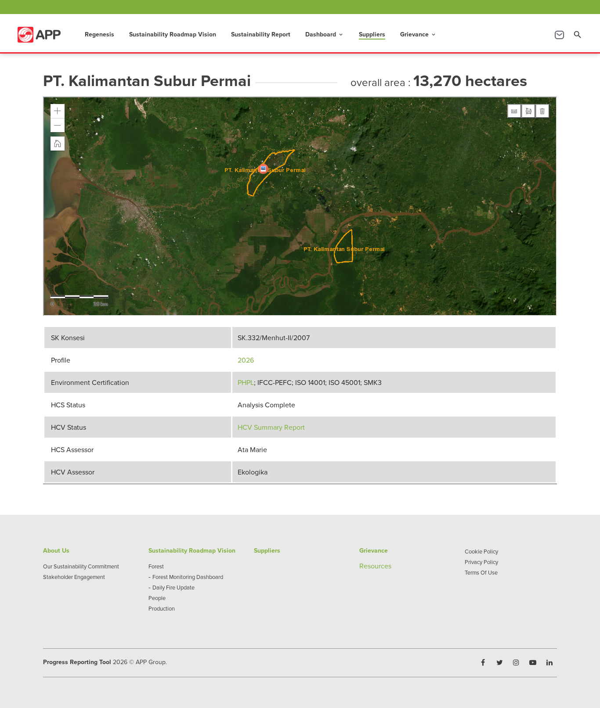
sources (379, 566)
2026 (246, 360)
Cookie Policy (481, 551)
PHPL (246, 382)
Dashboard (324, 34)
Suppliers (372, 34)
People (157, 598)
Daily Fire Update (173, 587)
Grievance (418, 34)
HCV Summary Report (271, 427)
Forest (156, 566)
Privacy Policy (481, 562)
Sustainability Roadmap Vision (172, 34)
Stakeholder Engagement (74, 577)
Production (161, 608)
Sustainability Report (260, 34)
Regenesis (99, 34)
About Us (56, 550)
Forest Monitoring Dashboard (187, 577)
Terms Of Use (481, 572)
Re (363, 566)
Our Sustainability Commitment (81, 566)
